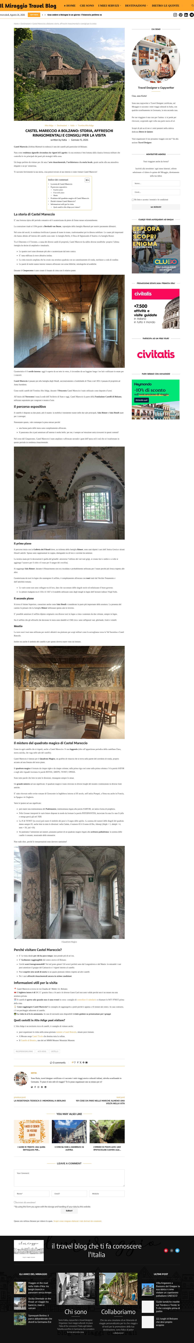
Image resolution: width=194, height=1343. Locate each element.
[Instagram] (175, 15)
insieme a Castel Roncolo (66, 1032)
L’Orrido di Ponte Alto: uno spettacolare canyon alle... (107, 1148)
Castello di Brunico (28, 1040)
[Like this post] (75, 1062)
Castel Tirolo (37, 1036)
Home (16, 23)
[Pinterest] (181, 15)
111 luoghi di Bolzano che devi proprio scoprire (167, 1322)
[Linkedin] (186, 15)
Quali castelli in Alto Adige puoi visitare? (66, 207)
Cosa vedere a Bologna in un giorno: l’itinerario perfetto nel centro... (79, 14)
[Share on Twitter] (81, 1062)
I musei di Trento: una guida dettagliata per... (31, 1148)
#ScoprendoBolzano (24, 1051)
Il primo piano (58, 190)
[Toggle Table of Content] (86, 180)
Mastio (55, 195)
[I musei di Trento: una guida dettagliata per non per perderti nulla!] (31, 1131)
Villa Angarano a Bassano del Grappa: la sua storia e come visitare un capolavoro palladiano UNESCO (168, 1289)
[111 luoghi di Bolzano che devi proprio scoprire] (148, 1322)
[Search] (192, 5)
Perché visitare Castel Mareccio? (63, 201)
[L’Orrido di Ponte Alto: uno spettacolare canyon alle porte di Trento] (107, 1131)
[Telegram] (191, 15)
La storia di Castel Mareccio (61, 184)
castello (54, 1051)
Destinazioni (135, 5)
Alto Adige (42, 1051)
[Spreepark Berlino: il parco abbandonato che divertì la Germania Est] (20, 1319)
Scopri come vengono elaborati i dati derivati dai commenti (77, 1221)
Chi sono (87, 5)
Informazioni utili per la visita (62, 204)
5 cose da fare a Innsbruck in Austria (69, 1148)
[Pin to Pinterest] (83, 1062)
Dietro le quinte (165, 5)
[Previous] (42, 15)
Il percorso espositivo (59, 187)
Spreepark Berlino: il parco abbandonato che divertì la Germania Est (40, 1318)
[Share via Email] (86, 1062)
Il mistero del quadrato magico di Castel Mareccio (70, 198)
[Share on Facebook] (77, 1062)
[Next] (45, 15)
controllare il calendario (86, 1000)
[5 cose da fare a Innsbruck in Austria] (69, 1131)
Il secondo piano (58, 192)
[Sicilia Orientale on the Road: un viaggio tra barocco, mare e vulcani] (20, 1303)
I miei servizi (108, 5)
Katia (64, 139)
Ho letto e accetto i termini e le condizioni (151, 200)
